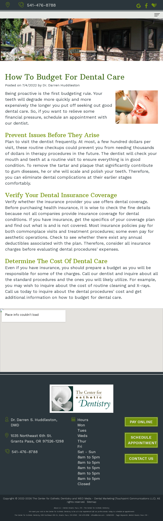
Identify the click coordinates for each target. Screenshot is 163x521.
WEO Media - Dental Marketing (96, 498)
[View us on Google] (138, 5)
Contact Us (141, 458)
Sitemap (91, 501)
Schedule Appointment (142, 440)
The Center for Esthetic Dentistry (52, 498)
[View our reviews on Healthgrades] (154, 5)
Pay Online (141, 422)
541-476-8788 (41, 5)
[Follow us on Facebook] (146, 5)
